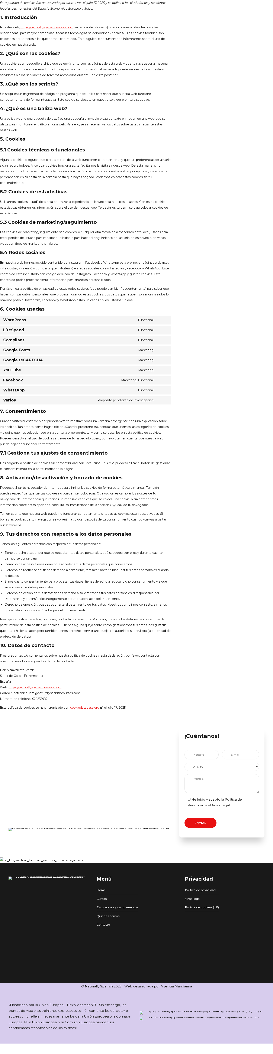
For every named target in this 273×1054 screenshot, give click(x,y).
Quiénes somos (108, 916)
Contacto (103, 924)
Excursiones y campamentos (117, 907)
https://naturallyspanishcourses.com (46, 27)
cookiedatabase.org (84, 707)
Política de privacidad (200, 890)
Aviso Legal (221, 805)
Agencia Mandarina (176, 986)
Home (101, 890)
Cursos (102, 898)
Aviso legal (192, 898)
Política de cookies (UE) (202, 907)
